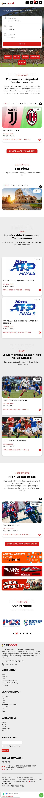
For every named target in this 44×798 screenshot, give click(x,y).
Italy (13, 103)
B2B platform (6, 709)
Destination (12, 18)
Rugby (25, 56)
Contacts (5, 685)
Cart (3, 678)
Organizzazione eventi (9, 704)
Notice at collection (7, 796)
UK (26, 103)
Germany (34, 103)
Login (4, 674)
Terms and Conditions (9, 680)
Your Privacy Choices (12, 793)
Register (4, 676)
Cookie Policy (13, 683)
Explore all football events (22, 151)
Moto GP (22, 62)
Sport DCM (5, 707)
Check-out (11, 34)
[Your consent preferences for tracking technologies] (4, 794)
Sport (3, 700)
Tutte (6, 103)
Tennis (16, 56)
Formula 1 (35, 56)
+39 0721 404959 (11, 664)
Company (5, 696)
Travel (4, 702)
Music (4, 698)
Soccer (8, 56)
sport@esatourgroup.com (15, 661)
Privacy (4, 683)
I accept (12, 746)
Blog (3, 711)
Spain (20, 103)
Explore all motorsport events (22, 544)
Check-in (11, 26)
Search (22, 44)
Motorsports (6, 728)
